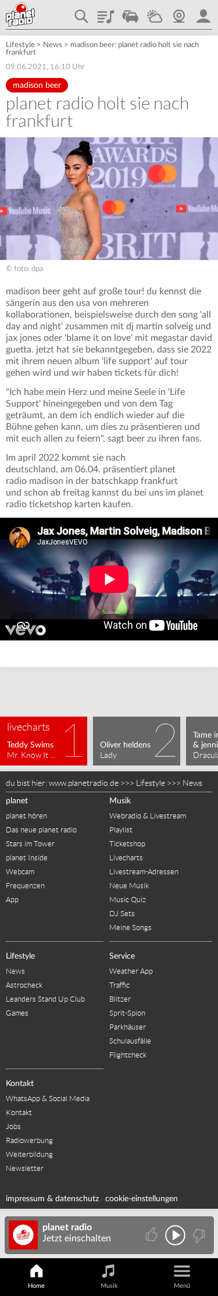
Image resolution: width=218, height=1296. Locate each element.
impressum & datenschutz (52, 1199)
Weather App (131, 971)
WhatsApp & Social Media (48, 1098)
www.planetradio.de (84, 783)
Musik (120, 801)
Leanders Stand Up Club (45, 999)
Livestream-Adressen (143, 871)
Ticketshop (127, 843)
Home (36, 1286)
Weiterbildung (29, 1154)
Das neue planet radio (41, 829)
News (52, 45)
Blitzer (120, 999)
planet (17, 801)
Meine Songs (130, 927)
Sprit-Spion (127, 1013)
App (12, 899)
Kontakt (20, 1084)
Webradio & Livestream (147, 815)
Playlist (106, 12)
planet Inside (27, 857)
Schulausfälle (130, 1041)
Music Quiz (127, 899)
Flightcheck (127, 1055)
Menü (182, 1286)
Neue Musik (129, 885)
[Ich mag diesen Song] (152, 1235)
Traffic (130, 12)
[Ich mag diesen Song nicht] (198, 1235)
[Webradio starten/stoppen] (175, 1235)
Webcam (179, 12)
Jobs (13, 1126)
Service (122, 956)
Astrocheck (24, 985)
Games (17, 1013)
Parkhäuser (127, 1027)
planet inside (203, 12)
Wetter (154, 12)
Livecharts (126, 857)
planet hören (26, 815)
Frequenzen (25, 885)
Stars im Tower (30, 843)
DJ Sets (122, 913)
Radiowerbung (29, 1140)
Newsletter (25, 1168)
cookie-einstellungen (141, 1199)
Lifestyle (20, 45)
